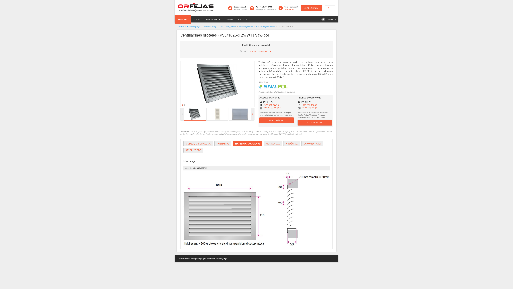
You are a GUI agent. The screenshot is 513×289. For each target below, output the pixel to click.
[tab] (198, 143)
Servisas (229, 19)
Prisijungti (331, 19)
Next (258, 83)
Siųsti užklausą (311, 8)
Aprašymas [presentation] (292, 143)
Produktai (183, 19)
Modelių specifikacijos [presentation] (198, 143)
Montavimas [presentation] (273, 143)
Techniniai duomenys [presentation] (247, 143)
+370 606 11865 (309, 105)
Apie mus (197, 19)
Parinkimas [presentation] (223, 143)
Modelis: (244, 51)
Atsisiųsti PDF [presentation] (193, 150)
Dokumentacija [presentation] (312, 143)
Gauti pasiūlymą (276, 120)
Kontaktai (242, 19)
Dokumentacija (213, 19)
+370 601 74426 (271, 105)
